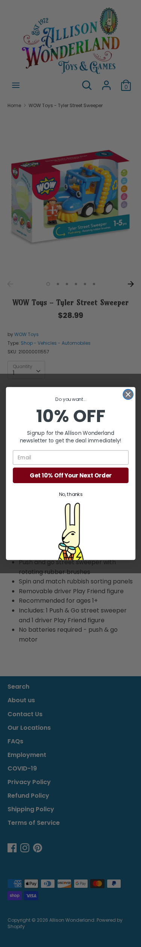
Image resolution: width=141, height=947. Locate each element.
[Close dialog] (128, 395)
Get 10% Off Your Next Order (70, 475)
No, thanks (70, 494)
